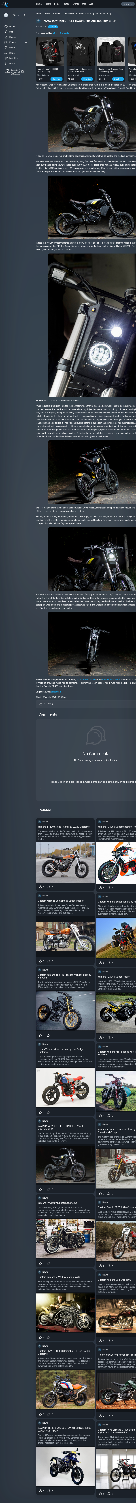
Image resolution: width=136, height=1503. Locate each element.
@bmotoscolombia (86, 679)
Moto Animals (61, 33)
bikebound (56, 692)
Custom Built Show (111, 679)
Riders (48, 4)
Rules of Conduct (18, 73)
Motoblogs (14, 58)
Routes (66, 4)
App (91, 4)
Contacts (14, 70)
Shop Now (56, 79)
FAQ (7, 70)
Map (84, 4)
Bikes (57, 4)
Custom (56, 13)
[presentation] (39, 60)
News (12, 63)
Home (39, 4)
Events (76, 4)
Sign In (129, 4)
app (82, 781)
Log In (61, 781)
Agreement (15, 72)
